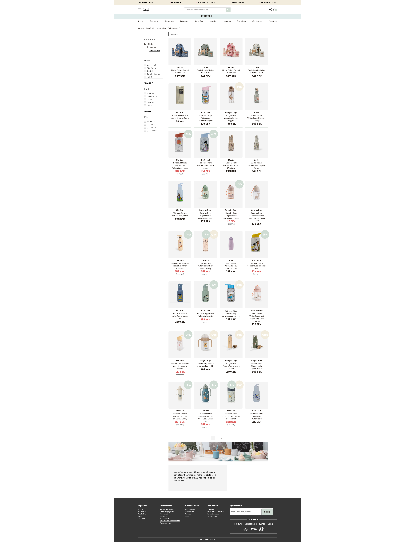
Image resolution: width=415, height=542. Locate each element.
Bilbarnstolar (169, 21)
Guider (140, 516)
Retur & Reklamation (167, 509)
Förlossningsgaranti (167, 512)
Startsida (141, 28)
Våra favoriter (257, 21)
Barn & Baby (199, 21)
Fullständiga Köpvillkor (216, 512)
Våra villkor (211, 509)
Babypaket (184, 21)
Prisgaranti (164, 514)
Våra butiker (142, 514)
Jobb (187, 516)
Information (189, 512)
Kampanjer (227, 21)
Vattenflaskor (173, 28)
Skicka (267, 511)
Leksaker (213, 21)
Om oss (188, 514)
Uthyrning (163, 516)
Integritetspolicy (214, 514)
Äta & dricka (161, 28)
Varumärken (273, 21)
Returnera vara (165, 523)
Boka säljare (164, 518)
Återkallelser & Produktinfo (170, 521)
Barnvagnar (154, 21)
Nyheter (141, 21)
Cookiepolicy (212, 516)
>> (227, 438)
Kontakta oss (190, 509)
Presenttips (241, 21)
